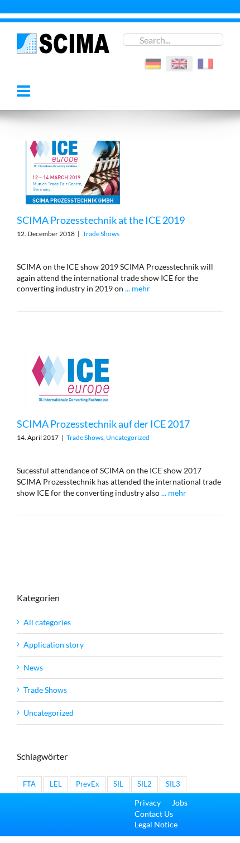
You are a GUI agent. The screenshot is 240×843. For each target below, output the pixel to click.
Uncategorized (128, 437)
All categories (47, 622)
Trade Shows (101, 233)
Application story (53, 644)
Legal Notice (156, 824)
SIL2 (144, 784)
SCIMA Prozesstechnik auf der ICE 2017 (103, 424)
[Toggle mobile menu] (24, 91)
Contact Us (154, 813)
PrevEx (87, 784)
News (33, 667)
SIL (118, 784)
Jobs (180, 802)
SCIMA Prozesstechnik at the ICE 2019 (101, 220)
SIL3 (173, 784)
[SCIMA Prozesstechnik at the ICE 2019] (73, 172)
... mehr (137, 288)
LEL (56, 784)
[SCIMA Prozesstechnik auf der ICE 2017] (73, 378)
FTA (29, 784)
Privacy (148, 802)
